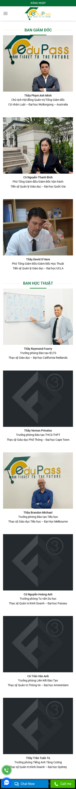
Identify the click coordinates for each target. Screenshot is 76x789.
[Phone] (6, 770)
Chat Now (28, 784)
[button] (5, 13)
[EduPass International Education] (38, 13)
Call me (65, 784)
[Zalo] (6, 782)
